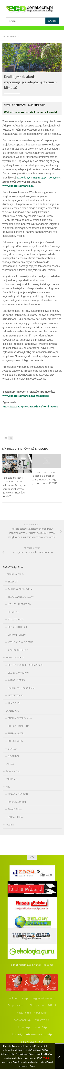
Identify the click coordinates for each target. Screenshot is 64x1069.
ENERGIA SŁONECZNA (18, 725)
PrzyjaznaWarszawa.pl (43, 998)
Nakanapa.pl (40, 1012)
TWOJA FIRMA (15, 809)
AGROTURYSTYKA (16, 680)
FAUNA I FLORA (15, 817)
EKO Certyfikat (13, 771)
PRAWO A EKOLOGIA (18, 794)
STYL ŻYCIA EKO (15, 619)
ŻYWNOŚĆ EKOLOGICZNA (20, 642)
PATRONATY (11, 779)
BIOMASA (12, 748)
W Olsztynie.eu (42, 1019)
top (11, 438)
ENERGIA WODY (15, 741)
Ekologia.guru (37, 1005)
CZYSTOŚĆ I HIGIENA (18, 649)
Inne (8, 786)
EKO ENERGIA (12, 710)
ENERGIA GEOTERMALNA (20, 718)
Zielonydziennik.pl (18, 998)
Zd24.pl (52, 1005)
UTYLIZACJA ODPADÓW (19, 604)
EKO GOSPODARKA (15, 657)
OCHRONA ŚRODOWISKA (20, 589)
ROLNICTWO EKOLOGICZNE (21, 687)
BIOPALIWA (13, 756)
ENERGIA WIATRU (16, 733)
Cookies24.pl (40, 1027)
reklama (10, 824)
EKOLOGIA (13, 581)
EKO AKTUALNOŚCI (11, 36)
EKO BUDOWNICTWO (18, 672)
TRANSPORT (14, 703)
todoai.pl (47, 1034)
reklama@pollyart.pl (30, 964)
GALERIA (10, 763)
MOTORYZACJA (15, 695)
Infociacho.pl (23, 1027)
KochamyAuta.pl (22, 1019)
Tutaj (46, 1058)
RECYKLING (13, 611)
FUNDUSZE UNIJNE (17, 801)
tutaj (12, 1054)
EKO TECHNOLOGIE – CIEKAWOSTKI (25, 665)
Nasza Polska (24, 1012)
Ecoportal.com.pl (17, 1005)
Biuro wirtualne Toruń (32, 1041)
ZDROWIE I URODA (17, 634)
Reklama (48, 964)
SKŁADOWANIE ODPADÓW (21, 596)
